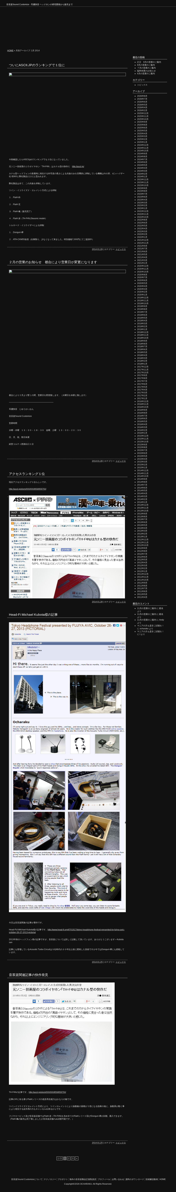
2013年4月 (142, 528)
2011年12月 (142, 574)
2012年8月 (142, 551)
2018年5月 (142, 352)
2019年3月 (142, 323)
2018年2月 (142, 361)
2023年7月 (142, 194)
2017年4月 (142, 390)
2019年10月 (142, 303)
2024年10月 (142, 151)
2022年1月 (142, 237)
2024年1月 (142, 176)
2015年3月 (142, 462)
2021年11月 (142, 243)
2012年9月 (142, 548)
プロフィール (89, 41)
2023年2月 (142, 205)
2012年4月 (142, 562)
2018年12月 (142, 332)
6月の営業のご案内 (146, 73)
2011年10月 (142, 580)
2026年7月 (142, 99)
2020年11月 (142, 269)
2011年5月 (142, 594)
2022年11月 (142, 214)
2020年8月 (142, 274)
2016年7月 (142, 416)
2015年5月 (142, 456)
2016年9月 (142, 410)
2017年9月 (142, 375)
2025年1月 (142, 142)
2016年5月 (142, 421)
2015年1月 (142, 467)
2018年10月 (142, 338)
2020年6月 (142, 280)
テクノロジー (55, 41)
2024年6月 (142, 162)
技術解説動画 (151, 41)
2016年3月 (142, 427)
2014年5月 (142, 490)
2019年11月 (142, 300)
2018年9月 (142, 341)
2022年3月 (142, 231)
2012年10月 (142, 545)
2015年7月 (142, 450)
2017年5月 (142, 387)
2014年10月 (142, 476)
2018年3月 (142, 358)
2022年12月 (142, 211)
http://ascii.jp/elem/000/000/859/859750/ (27, 489)
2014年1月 (142, 502)
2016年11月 (142, 404)
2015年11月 (142, 439)
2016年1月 (142, 433)
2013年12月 (142, 505)
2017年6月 (142, 384)
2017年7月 (142, 381)
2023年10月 (142, 185)
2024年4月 (142, 168)
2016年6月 (142, 418)
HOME (165, 41)
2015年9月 (142, 444)
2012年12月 (142, 539)
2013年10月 (142, 511)
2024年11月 (142, 148)
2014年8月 (142, 482)
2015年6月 (142, 453)
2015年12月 (142, 436)
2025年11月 (142, 116)
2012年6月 (142, 557)
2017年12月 (142, 367)
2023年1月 (142, 208)
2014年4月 (142, 493)
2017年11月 (142, 369)
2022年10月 (142, 217)
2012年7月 (142, 554)
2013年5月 (142, 525)
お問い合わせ (107, 41)
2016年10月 (142, 407)
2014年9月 (142, 479)
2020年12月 (142, 266)
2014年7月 (142, 485)
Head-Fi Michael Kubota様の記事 (33, 614)
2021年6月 (142, 251)
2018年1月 (142, 364)
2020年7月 (142, 277)
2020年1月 (142, 295)
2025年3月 (142, 136)
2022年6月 (142, 223)
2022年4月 (142, 228)
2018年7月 (142, 346)
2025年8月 (142, 125)
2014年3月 (142, 496)
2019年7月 (142, 312)
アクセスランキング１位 (27, 474)
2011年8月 (142, 586)
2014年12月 (142, 470)
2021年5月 (142, 254)
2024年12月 (142, 145)
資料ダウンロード (129, 41)
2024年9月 (142, 153)
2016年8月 (142, 413)
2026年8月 (142, 96)
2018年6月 (142, 349)
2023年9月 (142, 188)
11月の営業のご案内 (146, 608)
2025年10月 (142, 119)
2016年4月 (142, 424)
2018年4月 (142, 355)
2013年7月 (142, 519)
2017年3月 (142, 392)
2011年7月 (142, 588)
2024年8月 (142, 156)
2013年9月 (142, 513)
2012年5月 (142, 559)
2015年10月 (142, 441)
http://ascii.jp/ (78, 166)
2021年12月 (142, 240)
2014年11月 (142, 473)
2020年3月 (142, 289)
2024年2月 (142, 174)
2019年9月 (142, 306)
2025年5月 (142, 130)
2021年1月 (142, 263)
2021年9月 (142, 246)
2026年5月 (142, 105)
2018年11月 (142, 335)
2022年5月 (142, 225)
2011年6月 (142, 591)
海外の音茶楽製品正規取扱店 (82, 1179)
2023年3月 (142, 202)
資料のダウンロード (134, 1179)
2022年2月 (142, 234)
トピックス (121, 249)
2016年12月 (142, 401)
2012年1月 (142, 571)
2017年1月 (142, 398)
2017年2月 (142, 395)
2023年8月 (142, 191)
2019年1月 (142, 329)
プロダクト (72, 41)
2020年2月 (142, 292)
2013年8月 (142, 516)
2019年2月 (142, 326)
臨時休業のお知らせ (146, 71)
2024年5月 (142, 165)
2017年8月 (142, 378)
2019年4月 (142, 320)
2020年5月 (142, 283)
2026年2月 (142, 110)
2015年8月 (142, 447)
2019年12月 (142, 297)
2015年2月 (142, 464)
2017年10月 (142, 372)
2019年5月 (142, 318)
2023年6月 (142, 197)
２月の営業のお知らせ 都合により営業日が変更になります (53, 262)
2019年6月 (142, 315)
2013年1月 (142, 536)
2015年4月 (142, 459)
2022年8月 (142, 220)
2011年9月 (142, 583)
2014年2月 (142, 499)
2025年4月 (142, 133)
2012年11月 (142, 542)
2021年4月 (142, 257)
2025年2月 (142, 139)
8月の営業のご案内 (146, 65)
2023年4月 (142, 200)
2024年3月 (142, 171)
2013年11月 (142, 508)
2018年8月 (142, 344)
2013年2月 (142, 534)
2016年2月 (142, 430)
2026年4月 (142, 107)
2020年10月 (142, 272)
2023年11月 (142, 182)
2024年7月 (142, 159)
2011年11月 (142, 577)
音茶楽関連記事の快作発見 (28, 975)
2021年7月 (142, 248)
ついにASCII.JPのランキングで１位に (37, 65)
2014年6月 (142, 488)
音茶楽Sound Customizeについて (26, 41)
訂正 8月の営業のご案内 (149, 62)
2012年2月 (142, 568)
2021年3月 (142, 260)
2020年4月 (142, 286)
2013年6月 (142, 522)
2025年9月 (142, 122)
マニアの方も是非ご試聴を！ (150, 625)
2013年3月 (142, 531)
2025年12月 (142, 113)
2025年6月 (142, 128)
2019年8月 (142, 309)
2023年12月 (142, 179)
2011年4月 (142, 597)
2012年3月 (142, 565)
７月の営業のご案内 (146, 68)
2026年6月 (142, 102)
